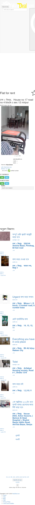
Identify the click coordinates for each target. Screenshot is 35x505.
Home (4, 495)
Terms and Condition (8, 503)
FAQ (4, 500)
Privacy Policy (6, 502)
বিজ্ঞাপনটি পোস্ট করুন (17, 480)
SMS (7, 177)
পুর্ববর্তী (18, 435)
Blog (4, 498)
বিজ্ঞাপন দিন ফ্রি (5, 7)
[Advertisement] (17, 72)
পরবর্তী (18, 439)
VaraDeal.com (16, 493)
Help (4, 497)
